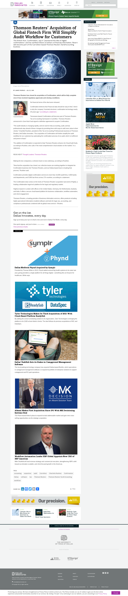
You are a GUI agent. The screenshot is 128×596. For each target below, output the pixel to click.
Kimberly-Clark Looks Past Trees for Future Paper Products (100, 34)
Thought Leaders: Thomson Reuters (35, 154)
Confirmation (68, 473)
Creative (41, 5)
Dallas (16, 477)
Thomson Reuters (40, 477)
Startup (76, 5)
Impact (59, 5)
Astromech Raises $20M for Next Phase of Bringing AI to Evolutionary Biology (99, 39)
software (24, 477)
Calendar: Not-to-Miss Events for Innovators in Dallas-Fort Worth (100, 25)
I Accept (115, 593)
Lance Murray (20, 90)
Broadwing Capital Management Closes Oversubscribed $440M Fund (99, 43)
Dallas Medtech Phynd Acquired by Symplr (35, 268)
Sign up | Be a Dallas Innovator (77, 587)
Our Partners (91, 576)
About (93, 2)
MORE (113, 48)
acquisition (27, 473)
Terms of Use (93, 587)
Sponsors (100, 2)
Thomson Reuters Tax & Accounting (60, 477)
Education (50, 5)
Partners (107, 2)
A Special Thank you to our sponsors (64, 525)
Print (74, 489)
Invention (68, 5)
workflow (17, 480)
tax (31, 477)
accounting (17, 473)
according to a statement (48, 112)
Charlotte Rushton (55, 473)
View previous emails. (20, 227)
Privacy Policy (105, 587)
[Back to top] (120, 584)
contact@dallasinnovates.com (19, 582)
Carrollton (43, 473)
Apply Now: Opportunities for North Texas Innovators (100, 30)
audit (35, 473)
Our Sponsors (91, 573)
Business (32, 5)
